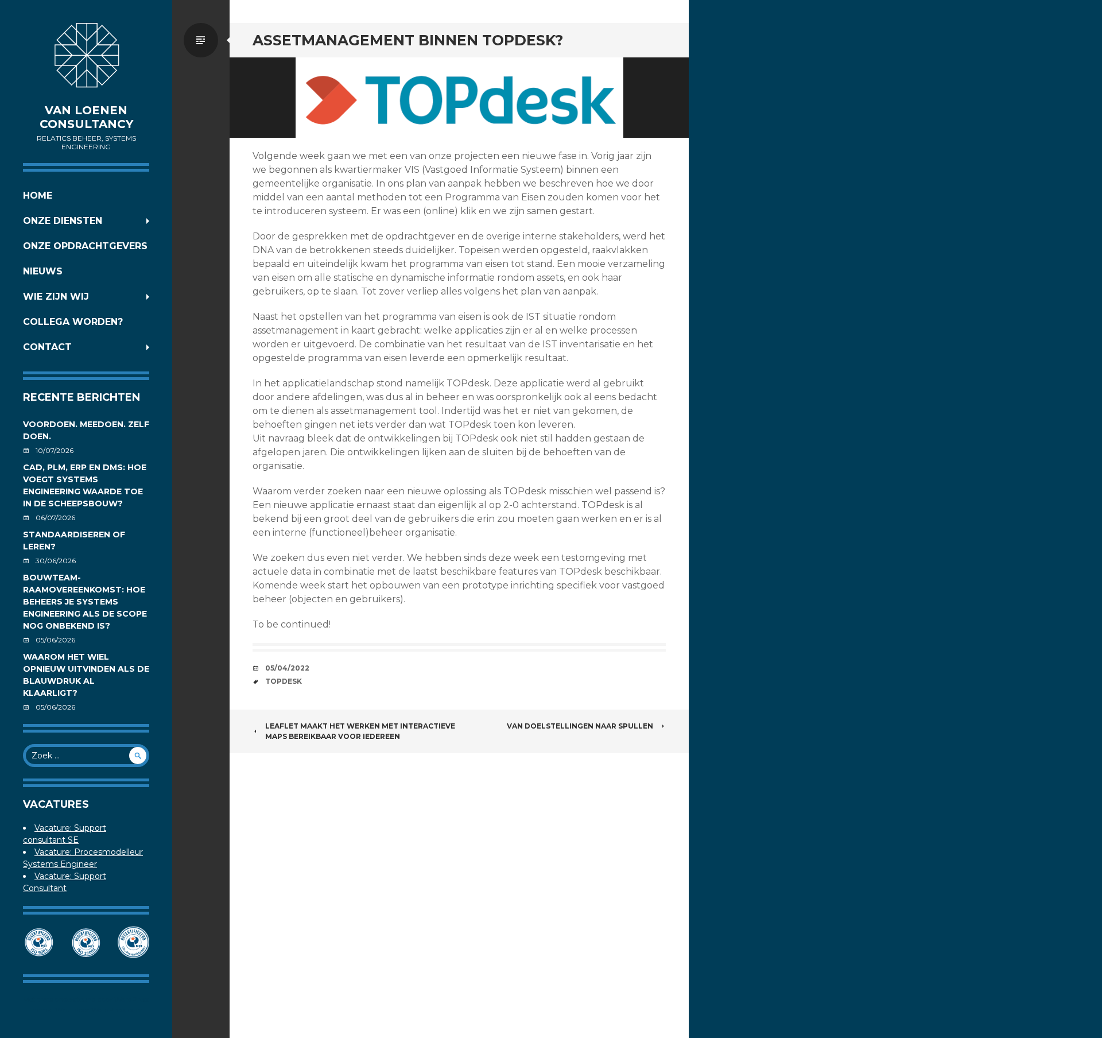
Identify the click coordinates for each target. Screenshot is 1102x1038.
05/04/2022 (287, 668)
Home (37, 195)
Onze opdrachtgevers (85, 246)
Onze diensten (62, 220)
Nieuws (43, 271)
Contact (47, 347)
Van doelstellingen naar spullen (580, 726)
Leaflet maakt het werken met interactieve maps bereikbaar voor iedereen (360, 731)
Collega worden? (73, 321)
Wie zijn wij (56, 296)
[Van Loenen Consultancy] (86, 57)
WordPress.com (117, 1009)
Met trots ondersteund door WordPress (86, 999)
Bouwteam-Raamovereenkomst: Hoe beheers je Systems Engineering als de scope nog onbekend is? (85, 601)
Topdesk (283, 681)
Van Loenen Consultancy (86, 117)
